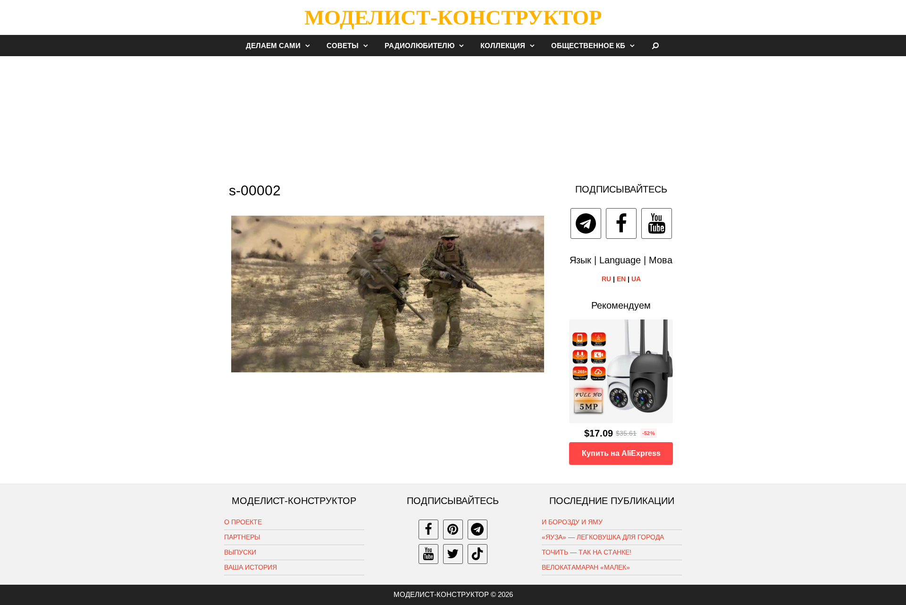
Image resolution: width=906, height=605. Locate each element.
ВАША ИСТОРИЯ (250, 567)
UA (636, 279)
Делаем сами (273, 46)
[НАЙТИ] (655, 45)
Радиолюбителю (419, 46)
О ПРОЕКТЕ (243, 522)
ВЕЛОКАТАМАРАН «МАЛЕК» (586, 567)
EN (621, 279)
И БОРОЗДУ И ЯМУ (572, 522)
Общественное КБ (588, 46)
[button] (310, 45)
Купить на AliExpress (621, 453)
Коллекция (502, 46)
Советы (343, 46)
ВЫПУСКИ (240, 552)
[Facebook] (621, 223)
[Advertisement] (453, 115)
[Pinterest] (453, 529)
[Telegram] (585, 223)
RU (606, 279)
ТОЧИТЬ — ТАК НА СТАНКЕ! (586, 552)
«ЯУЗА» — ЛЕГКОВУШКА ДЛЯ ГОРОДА (603, 537)
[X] (453, 554)
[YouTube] (656, 223)
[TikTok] (477, 554)
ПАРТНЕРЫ (242, 537)
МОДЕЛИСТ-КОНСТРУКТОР (453, 17)
